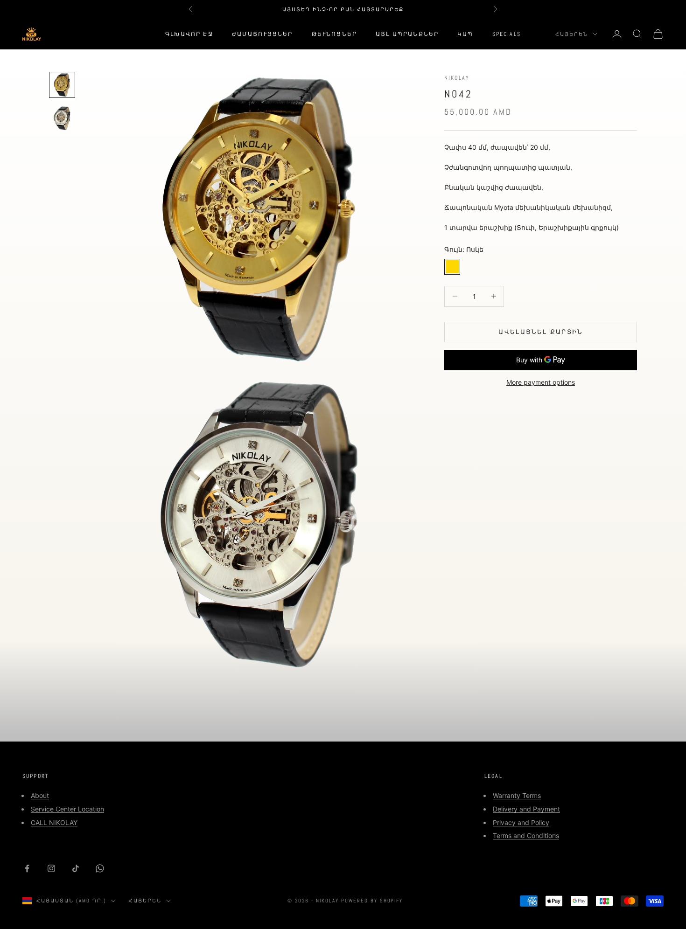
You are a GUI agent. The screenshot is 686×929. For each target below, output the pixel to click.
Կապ (465, 34)
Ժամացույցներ (262, 34)
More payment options (540, 382)
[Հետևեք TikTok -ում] (75, 868)
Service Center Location (67, 809)
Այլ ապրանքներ (407, 34)
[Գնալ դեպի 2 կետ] (62, 118)
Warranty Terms (517, 795)
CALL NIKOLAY (54, 822)
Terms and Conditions (526, 835)
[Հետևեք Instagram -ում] (51, 868)
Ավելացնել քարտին (540, 331)
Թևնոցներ (334, 34)
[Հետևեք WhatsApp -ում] (100, 868)
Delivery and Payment (526, 809)
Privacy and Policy (521, 822)
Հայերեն (571, 34)
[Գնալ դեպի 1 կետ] (62, 85)
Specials (506, 34)
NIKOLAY (456, 78)
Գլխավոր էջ (189, 34)
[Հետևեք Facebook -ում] (27, 868)
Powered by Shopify (372, 900)
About (40, 795)
